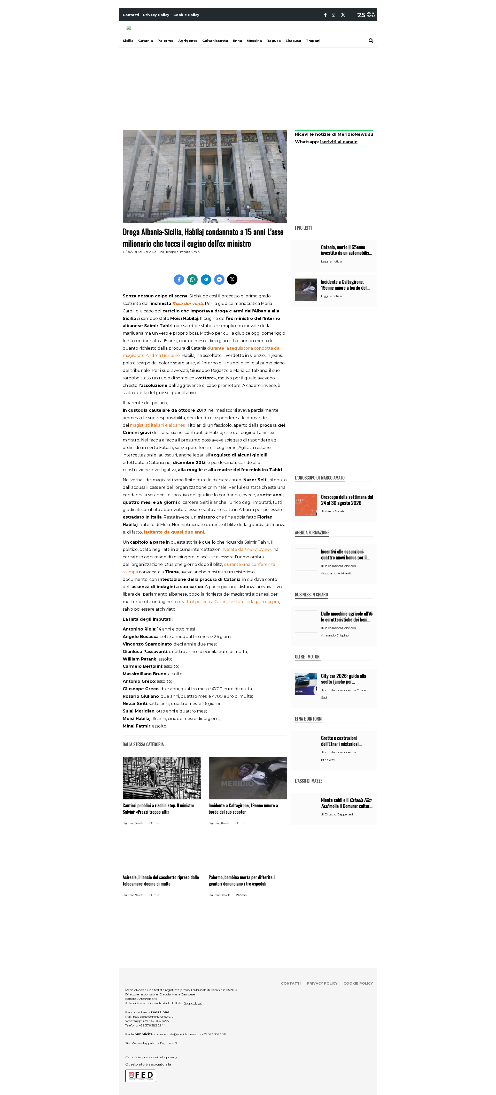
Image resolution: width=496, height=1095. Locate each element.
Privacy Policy (156, 15)
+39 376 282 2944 (152, 1025)
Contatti (131, 15)
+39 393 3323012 (214, 1034)
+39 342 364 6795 (156, 1021)
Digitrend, (129, 823)
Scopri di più (193, 1003)
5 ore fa (139, 823)
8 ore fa (225, 823)
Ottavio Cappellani (338, 814)
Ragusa (274, 41)
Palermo (166, 41)
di (322, 511)
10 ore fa (225, 895)
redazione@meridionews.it (153, 1016)
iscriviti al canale (339, 141)
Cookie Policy (186, 15)
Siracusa (293, 41)
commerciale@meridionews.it (176, 1034)
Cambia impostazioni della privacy (151, 1057)
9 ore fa (139, 895)
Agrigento (188, 41)
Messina (254, 41)
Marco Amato (334, 511)
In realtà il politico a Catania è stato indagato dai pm (226, 601)
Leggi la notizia (331, 261)
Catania (145, 41)
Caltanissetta (215, 41)
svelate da (247, 549)
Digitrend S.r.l (170, 1043)
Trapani (313, 41)
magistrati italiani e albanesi (157, 425)
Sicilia (128, 41)
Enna (237, 41)
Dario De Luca (153, 252)
